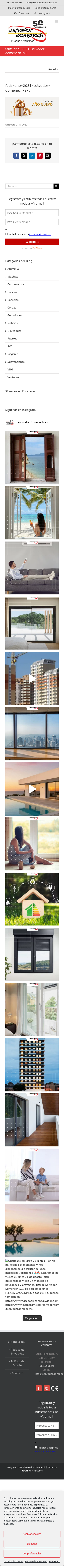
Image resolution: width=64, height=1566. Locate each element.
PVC (9, 346)
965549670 (46, 1366)
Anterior (53, 69)
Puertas (12, 338)
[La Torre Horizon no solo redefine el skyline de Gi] (32, 1065)
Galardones (14, 315)
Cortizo (11, 307)
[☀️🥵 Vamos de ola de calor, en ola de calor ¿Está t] (32, 568)
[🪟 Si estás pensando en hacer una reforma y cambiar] (32, 1120)
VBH (10, 369)
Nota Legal (54, 1561)
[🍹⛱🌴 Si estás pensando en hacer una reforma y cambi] (32, 844)
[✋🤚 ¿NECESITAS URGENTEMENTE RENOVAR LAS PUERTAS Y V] (32, 458)
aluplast (12, 276)
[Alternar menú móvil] (57, 21)
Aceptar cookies (32, 1533)
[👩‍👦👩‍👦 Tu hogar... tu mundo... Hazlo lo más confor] (32, 1175)
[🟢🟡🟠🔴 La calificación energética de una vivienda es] (32, 899)
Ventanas (13, 377)
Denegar (32, 1543)
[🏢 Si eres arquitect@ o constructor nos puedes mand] (32, 733)
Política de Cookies (13, 1561)
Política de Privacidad (36, 1561)
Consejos (12, 300)
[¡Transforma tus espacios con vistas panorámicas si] (32, 623)
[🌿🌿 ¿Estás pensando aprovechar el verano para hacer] (32, 1009)
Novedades (14, 331)
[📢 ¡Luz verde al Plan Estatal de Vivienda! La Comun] (32, 678)
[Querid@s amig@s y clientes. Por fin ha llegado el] (32, 789)
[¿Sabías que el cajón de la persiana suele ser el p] (32, 954)
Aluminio (13, 269)
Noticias (12, 323)
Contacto (17, 1373)
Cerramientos (15, 284)
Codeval (12, 292)
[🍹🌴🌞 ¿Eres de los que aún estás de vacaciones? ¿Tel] (32, 513)
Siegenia (12, 354)
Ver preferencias (32, 1553)
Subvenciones (16, 362)
